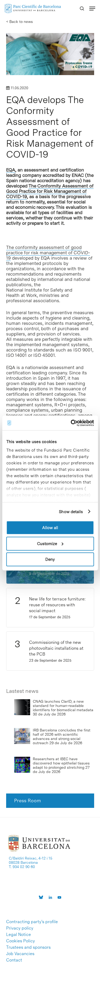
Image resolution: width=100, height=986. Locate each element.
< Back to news (19, 21)
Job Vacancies (20, 954)
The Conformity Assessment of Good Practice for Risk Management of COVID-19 (50, 191)
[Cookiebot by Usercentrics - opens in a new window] (71, 422)
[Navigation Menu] (92, 8)
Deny (50, 559)
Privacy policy (19, 928)
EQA (10, 170)
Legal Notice (18, 934)
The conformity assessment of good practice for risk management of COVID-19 (48, 253)
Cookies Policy (20, 941)
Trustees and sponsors (28, 947)
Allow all (50, 527)
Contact (14, 960)
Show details (71, 511)
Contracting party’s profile (32, 922)
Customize (47, 543)
